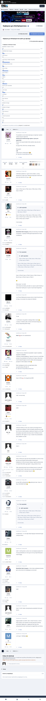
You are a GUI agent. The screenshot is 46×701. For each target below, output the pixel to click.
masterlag (8, 555)
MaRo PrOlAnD (8, 561)
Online (18, 29)
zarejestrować (27, 125)
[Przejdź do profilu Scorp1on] (33, 164)
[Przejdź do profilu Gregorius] (8, 335)
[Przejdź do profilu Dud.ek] (31, 164)
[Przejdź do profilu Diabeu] (8, 534)
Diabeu (8, 538)
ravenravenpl (8, 475)
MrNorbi (8, 507)
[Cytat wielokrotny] (17, 157)
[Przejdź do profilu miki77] (8, 621)
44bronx (8, 302)
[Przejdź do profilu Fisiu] (39, 164)
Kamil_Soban (7, 365)
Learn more (2, 2)
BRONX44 (8, 308)
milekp (8, 593)
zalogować (21, 125)
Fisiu (8, 211)
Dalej (7, 129)
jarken (8, 412)
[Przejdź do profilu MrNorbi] (8, 503)
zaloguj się (38, 657)
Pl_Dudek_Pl (7, 244)
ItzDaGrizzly (8, 389)
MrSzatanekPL (7, 329)
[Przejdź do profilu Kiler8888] (8, 251)
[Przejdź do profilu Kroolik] (3, 29)
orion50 (8, 487)
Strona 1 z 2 (15, 129)
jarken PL (7, 421)
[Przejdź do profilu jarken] (8, 408)
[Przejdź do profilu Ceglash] (8, 568)
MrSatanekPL (8, 327)
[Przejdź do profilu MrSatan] (8, 316)
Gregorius (8, 340)
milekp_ (6, 601)
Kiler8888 (8, 255)
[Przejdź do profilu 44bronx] (8, 297)
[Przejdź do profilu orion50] (8, 482)
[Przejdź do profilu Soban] (8, 353)
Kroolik (8, 29)
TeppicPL (6, 581)
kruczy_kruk (7, 474)
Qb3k (7, 200)
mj (8, 640)
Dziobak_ (8, 382)
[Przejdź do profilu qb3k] (36, 164)
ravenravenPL (8, 472)
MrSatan (8, 321)
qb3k (8, 193)
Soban (8, 357)
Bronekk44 (7, 310)
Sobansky (7, 363)
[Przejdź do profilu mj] (8, 636)
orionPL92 (8, 493)
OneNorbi (6, 514)
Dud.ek (8, 236)
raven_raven (8, 463)
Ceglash (8, 573)
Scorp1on (8, 178)
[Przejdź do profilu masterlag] (8, 551)
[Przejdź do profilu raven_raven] (8, 459)
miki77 (8, 625)
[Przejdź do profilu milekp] (8, 589)
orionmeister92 (8, 496)
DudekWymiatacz (9, 242)
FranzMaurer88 (9, 346)
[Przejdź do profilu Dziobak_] (8, 378)
